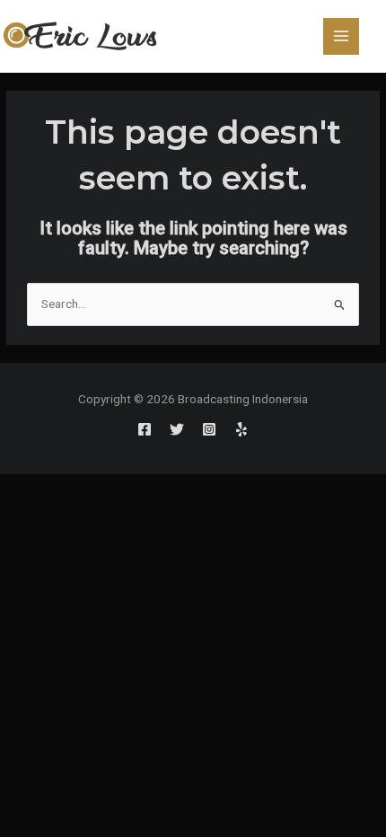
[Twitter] (177, 429)
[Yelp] (241, 429)
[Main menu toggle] (341, 36)
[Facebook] (144, 429)
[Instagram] (209, 429)
